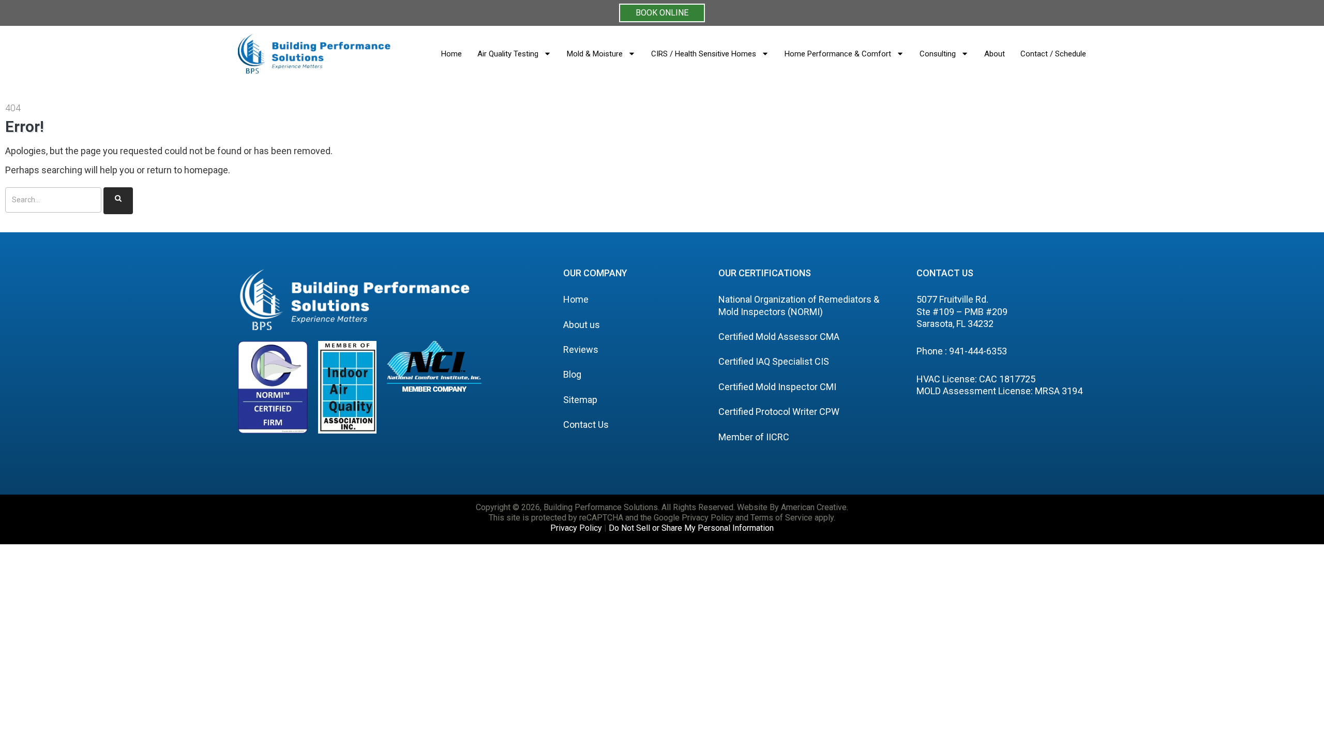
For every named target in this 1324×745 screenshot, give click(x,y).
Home (451, 53)
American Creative (814, 507)
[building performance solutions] (314, 54)
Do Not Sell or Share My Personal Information (691, 528)
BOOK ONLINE (662, 13)
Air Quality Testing (507, 53)
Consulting (938, 53)
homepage (206, 170)
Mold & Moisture (595, 53)
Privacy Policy (576, 528)
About (994, 53)
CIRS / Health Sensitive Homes (703, 53)
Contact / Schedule (1053, 53)
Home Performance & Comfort (838, 53)
